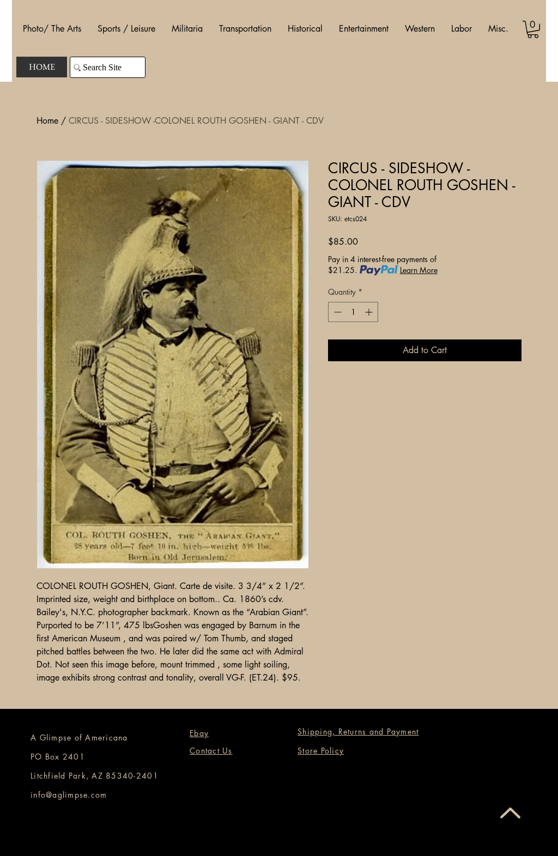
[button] (52, 29)
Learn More (419, 270)
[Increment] (370, 311)
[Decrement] (336, 311)
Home (47, 120)
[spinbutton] (353, 311)
